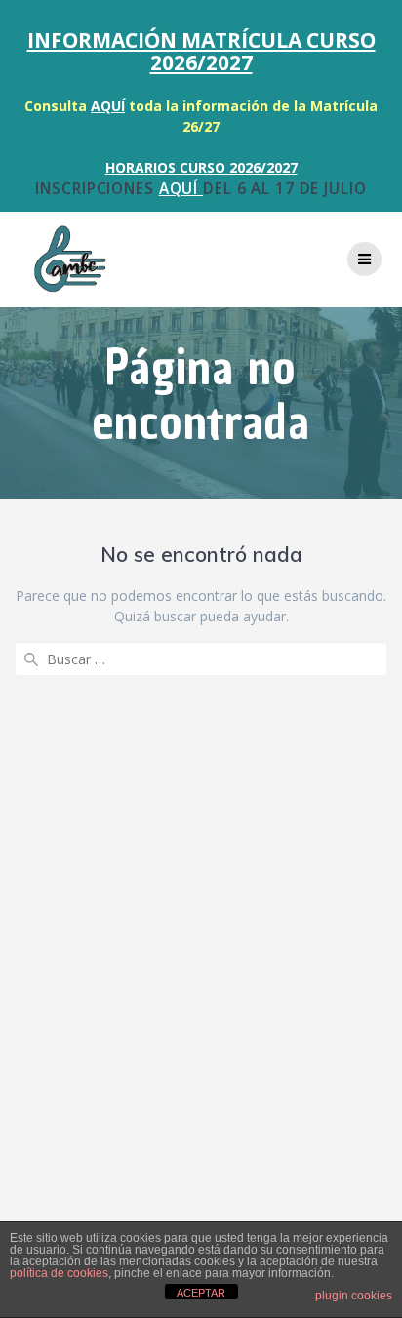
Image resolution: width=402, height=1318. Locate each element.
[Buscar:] (201, 659)
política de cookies (59, 1273)
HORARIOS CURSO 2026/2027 (201, 167)
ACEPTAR (201, 1292)
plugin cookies (353, 1295)
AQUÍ (108, 106)
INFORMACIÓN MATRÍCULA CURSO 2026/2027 (201, 51)
